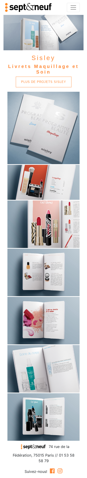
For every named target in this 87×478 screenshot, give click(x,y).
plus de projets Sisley (43, 82)
